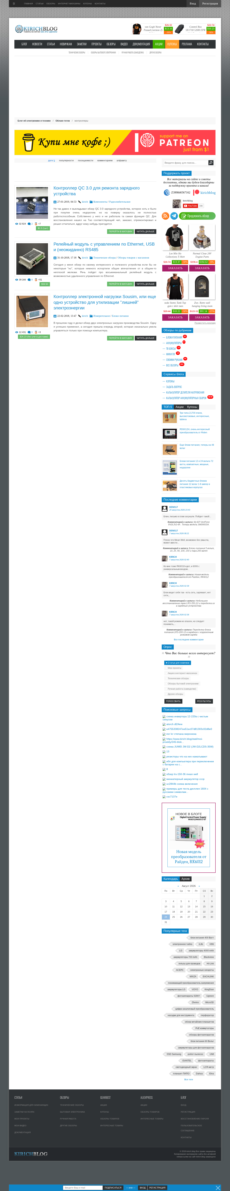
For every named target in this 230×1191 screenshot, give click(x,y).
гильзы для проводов (189, 963)
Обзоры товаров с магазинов (133, 257)
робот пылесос (195, 1054)
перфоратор (207, 1015)
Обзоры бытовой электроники (103, 52)
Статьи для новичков (178, 663)
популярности (66, 160)
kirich (85, 201)
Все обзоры (174, 365)
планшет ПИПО (181, 1073)
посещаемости (85, 160)
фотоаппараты (206, 1060)
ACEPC (180, 970)
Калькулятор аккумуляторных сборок (189, 398)
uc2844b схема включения (182, 783)
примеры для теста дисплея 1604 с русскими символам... (185, 790)
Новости (37, 44)
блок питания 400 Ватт (202, 937)
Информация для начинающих (31, 1105)
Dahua (199, 1073)
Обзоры (111, 44)
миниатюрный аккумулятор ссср (185, 779)
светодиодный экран (186, 1067)
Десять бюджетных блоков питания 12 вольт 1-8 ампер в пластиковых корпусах (195, 484)
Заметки (81, 44)
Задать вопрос (174, 387)
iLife (201, 944)
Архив (185, 878)
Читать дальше (146, 231)
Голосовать (173, 701)
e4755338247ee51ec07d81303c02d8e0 (189, 729)
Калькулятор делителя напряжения (185, 392)
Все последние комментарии (189, 639)
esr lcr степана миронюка (181, 733)
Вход (183, 1105)
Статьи (51, 44)
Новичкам (66, 44)
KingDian (209, 989)
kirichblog (208, 193)
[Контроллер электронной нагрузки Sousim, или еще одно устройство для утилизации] (32, 328)
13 (167, 751)
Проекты (96, 44)
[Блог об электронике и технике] (36, 29)
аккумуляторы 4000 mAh (201, 950)
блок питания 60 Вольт (202, 1041)
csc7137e (171, 796)
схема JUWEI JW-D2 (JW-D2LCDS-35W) (189, 746)
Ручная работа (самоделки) (133, 52)
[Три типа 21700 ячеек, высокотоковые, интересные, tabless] (170, 423)
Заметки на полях (24, 1112)
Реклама (187, 44)
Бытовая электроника (72, 1112)
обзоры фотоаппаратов (201, 1035)
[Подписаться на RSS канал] (165, 216)
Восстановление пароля (195, 1119)
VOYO (195, 989)
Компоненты (100, 201)
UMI (212, 1054)
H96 (212, 944)
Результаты (204, 701)
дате (50, 160)
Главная (28, 4)
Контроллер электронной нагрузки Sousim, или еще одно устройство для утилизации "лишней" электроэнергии (105, 302)
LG (180, 950)
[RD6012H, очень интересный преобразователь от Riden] (170, 438)
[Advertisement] (115, 86)
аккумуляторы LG (176, 989)
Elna (211, 1073)
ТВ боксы (173, 348)
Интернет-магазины (69, 4)
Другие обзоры (156, 52)
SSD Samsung (174, 1054)
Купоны (172, 44)
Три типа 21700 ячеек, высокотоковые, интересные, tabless (195, 416)
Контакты (203, 44)
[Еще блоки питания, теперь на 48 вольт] (170, 454)
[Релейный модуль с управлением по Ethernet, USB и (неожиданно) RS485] (32, 275)
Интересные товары (111, 1125)
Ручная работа (68, 1119)
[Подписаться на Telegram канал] (174, 216)
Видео (124, 44)
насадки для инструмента (181, 1015)
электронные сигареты (202, 970)
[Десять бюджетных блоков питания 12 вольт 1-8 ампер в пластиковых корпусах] (170, 490)
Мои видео (20, 1125)
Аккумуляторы (175, 343)
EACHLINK (208, 976)
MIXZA (193, 976)
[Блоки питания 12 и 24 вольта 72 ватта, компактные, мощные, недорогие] (170, 474)
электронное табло (182, 944)
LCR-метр (209, 1067)
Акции (158, 44)
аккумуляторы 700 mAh (185, 957)
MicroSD (209, 1002)
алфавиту (122, 160)
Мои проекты (174, 668)
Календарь (171, 878)
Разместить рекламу (205, 323)
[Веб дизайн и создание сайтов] (14, 3)
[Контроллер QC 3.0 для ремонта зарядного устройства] (32, 219)
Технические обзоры (77, 52)
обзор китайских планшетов (199, 1022)
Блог (24, 44)
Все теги (188, 1079)
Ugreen (210, 996)
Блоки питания (120, 316)
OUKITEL (187, 1060)
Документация (141, 44)
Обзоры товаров (109, 1119)
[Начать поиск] (210, 162)
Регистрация (188, 1112)
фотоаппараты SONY (189, 996)
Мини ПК (172, 354)
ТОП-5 (168, 406)
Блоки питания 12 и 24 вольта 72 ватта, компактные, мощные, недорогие (196, 464)
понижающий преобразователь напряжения (191, 983)
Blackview (209, 957)
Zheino (195, 1002)
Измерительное (101, 316)
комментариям (104, 160)
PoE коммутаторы (205, 1028)
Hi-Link (210, 963)
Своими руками (176, 360)
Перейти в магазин (120, 231)
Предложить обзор (198, 216)
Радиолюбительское (119, 201)
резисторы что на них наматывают (186, 756)
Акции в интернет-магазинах (182, 673)
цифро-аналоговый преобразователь (194, 1009)
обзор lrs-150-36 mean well (182, 774)
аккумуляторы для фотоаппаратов (196, 1047)
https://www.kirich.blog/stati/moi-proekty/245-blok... (183, 740)
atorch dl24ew (174, 724)
